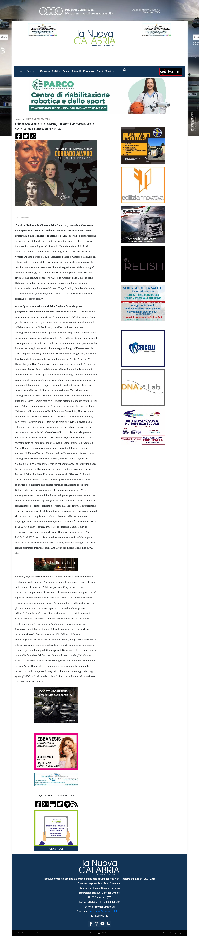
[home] (95, 37)
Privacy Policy (175, 932)
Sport (100, 71)
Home (21, 71)
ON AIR (174, 71)
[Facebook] (91, 924)
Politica (56, 71)
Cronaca (45, 71)
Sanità (65, 71)
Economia (89, 71)
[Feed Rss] (108, 924)
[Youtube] (102, 924)
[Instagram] (97, 924)
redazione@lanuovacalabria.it (105, 911)
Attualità (76, 71)
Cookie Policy (162, 932)
